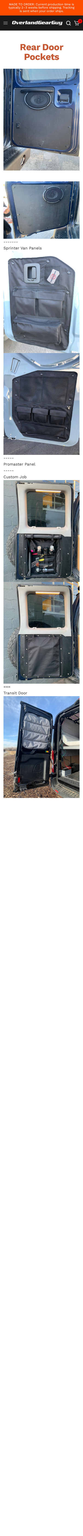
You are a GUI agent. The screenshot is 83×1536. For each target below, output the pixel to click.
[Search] (68, 23)
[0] (76, 23)
